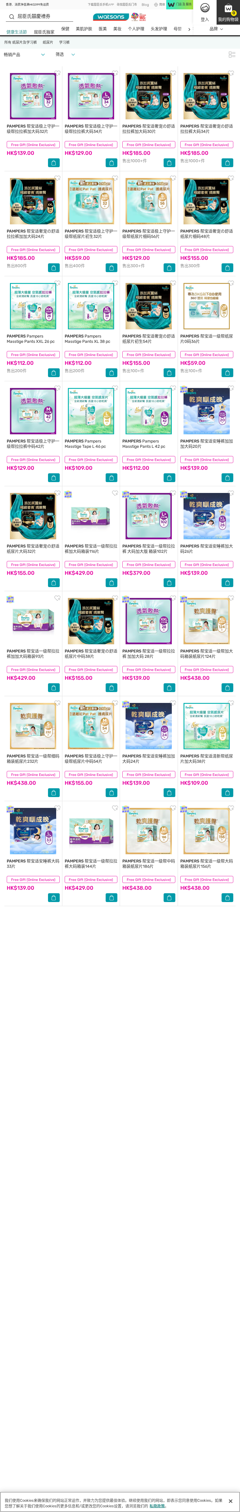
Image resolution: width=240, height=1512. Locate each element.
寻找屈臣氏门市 (126, 4)
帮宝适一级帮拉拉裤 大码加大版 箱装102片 (148, 549)
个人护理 (136, 28)
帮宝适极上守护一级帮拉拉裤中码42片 (33, 444)
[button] (228, 12)
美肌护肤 (84, 28)
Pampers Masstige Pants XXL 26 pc (31, 339)
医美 (103, 28)
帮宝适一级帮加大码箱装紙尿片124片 (206, 654)
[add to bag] (54, 162)
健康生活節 (16, 32)
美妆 (117, 28)
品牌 (214, 28)
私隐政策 (157, 1506)
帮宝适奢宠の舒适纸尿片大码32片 (33, 549)
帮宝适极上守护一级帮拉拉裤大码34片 (91, 129)
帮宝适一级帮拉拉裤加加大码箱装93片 (33, 654)
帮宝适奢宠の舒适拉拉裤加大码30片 (148, 129)
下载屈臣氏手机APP (101, 4)
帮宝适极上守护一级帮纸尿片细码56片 (148, 234)
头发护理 (159, 28)
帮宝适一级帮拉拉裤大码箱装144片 (91, 864)
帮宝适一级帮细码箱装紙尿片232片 (33, 759)
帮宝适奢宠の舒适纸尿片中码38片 (91, 654)
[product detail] (33, 96)
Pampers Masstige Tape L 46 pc (85, 444)
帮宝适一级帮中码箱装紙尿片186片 (148, 864)
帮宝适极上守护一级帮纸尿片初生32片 (91, 234)
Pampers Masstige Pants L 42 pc (143, 444)
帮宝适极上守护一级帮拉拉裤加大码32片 (33, 129)
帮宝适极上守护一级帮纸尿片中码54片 (91, 759)
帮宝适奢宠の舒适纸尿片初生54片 (148, 339)
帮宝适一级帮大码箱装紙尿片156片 (206, 864)
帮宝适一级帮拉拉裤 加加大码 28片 (148, 654)
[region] (120, 1502)
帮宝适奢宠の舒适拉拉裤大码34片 (206, 129)
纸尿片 (48, 42)
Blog (145, 5)
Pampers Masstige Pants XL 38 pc (87, 339)
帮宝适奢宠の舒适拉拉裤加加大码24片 (33, 234)
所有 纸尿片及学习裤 (20, 42)
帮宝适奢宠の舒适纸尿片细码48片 (206, 234)
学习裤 (64, 42)
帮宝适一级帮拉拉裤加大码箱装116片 (91, 549)
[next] (189, 29)
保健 (65, 28)
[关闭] (230, 1501)
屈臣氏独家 (44, 32)
